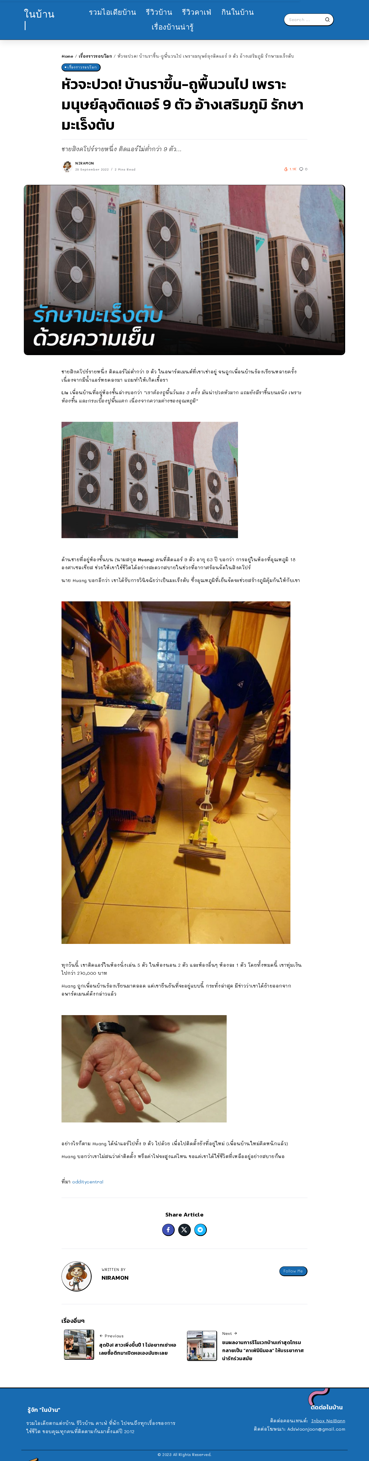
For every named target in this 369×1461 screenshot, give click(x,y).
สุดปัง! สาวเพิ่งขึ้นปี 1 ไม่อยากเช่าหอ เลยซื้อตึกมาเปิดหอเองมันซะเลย (137, 1349)
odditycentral (88, 1182)
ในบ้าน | (39, 19)
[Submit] (329, 19)
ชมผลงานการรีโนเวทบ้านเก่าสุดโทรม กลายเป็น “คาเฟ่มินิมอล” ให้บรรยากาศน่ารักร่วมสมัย (263, 1350)
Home (67, 56)
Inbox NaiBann (328, 1421)
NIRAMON (84, 163)
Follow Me (293, 1271)
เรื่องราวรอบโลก (95, 56)
